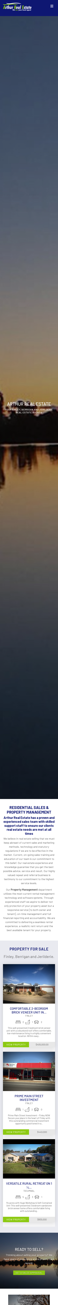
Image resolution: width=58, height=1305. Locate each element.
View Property (16, 1044)
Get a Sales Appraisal (29, 1272)
